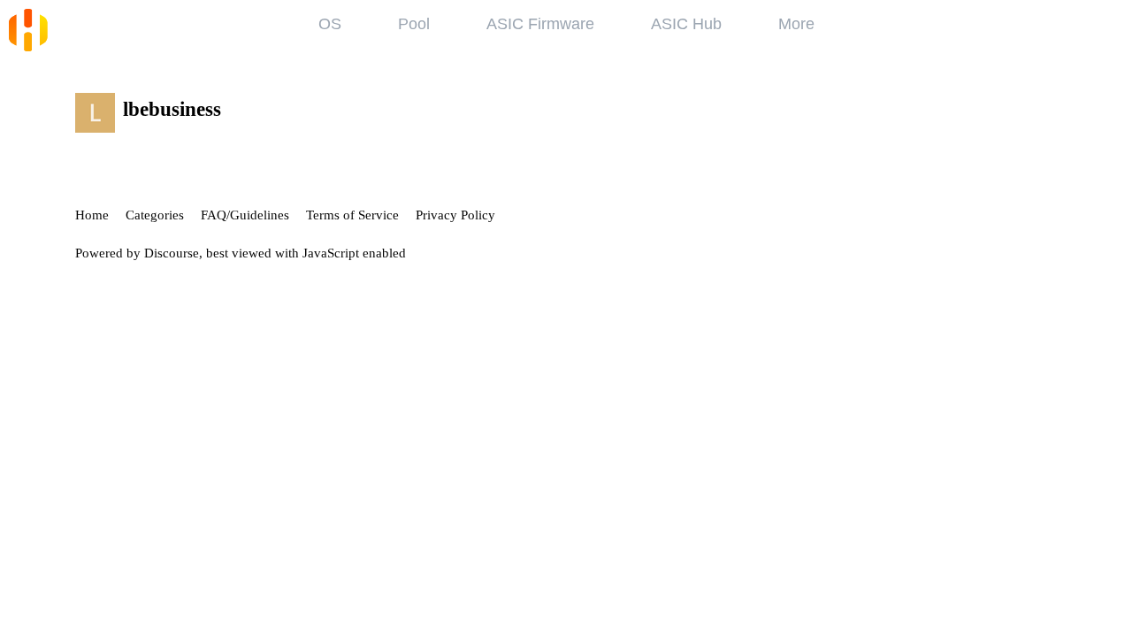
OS (329, 24)
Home (92, 215)
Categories (155, 215)
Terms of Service (352, 215)
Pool (414, 24)
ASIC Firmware (540, 24)
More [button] (796, 24)
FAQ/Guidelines (245, 215)
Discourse (171, 253)
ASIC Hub (686, 24)
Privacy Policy (455, 215)
